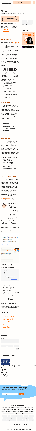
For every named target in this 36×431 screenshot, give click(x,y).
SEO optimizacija (15, 42)
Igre (15, 409)
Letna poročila (20, 411)
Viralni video (19, 420)
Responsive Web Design (8, 418)
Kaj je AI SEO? (5, 29)
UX (31, 418)
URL (14, 344)
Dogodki (12, 407)
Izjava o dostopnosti (29, 427)
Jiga (30, 429)
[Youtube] (19, 424)
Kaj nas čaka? (5, 34)
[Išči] (30, 2)
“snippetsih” (9, 62)
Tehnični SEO (5, 32)
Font (32, 407)
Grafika (4, 409)
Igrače (12, 409)
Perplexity (8, 198)
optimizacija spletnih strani (27, 22)
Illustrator (22, 409)
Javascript (14, 411)
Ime (1, 344)
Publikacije (31, 415)
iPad (32, 409)
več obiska (15, 201)
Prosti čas (26, 415)
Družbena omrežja (19, 407)
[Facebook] (9, 424)
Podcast (12, 415)
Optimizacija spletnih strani (7, 13)
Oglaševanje (11, 413)
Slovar (15, 418)
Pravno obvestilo (21, 427)
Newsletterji (6, 413)
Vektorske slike (9, 420)
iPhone (3, 411)
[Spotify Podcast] (31, 47)
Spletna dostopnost (20, 418)
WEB (27, 420)
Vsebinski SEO (6, 31)
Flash (29, 407)
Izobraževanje (8, 411)
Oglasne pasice (18, 413)
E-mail (8, 344)
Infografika (28, 409)
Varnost (4, 420)
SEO (23, 24)
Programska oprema (19, 415)
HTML (8, 409)
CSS (9, 407)
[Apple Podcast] (25, 47)
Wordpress (31, 420)
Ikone (18, 409)
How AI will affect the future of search (11, 322)
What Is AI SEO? (6, 321)
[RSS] (26, 424)
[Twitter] (12, 424)
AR (3, 407)
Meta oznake (31, 411)
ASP (6, 407)
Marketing (26, 411)
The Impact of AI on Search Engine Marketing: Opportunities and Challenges (9, 326)
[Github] (17, 424)
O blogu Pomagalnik (7, 427)
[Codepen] (14, 424)
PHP (9, 415)
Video (15, 420)
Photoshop (5, 415)
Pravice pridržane (15, 427)
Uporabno (27, 418)
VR (24, 420)
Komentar (3, 338)
